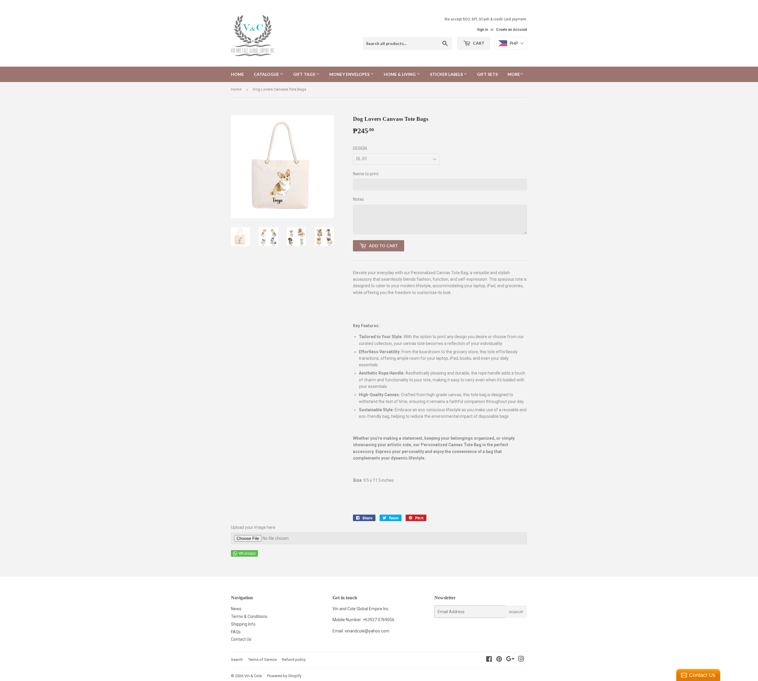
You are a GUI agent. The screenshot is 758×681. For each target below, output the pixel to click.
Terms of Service (262, 659)
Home (237, 74)
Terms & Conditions (249, 616)
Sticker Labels (447, 74)
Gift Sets (487, 74)
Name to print (365, 173)
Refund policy (294, 659)
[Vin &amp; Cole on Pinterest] (499, 659)
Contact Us (241, 639)
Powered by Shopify (284, 676)
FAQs (236, 631)
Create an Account (511, 30)
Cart (478, 43)
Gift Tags (304, 74)
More (514, 74)
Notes (358, 199)
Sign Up (516, 612)
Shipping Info (243, 624)
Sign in (482, 30)
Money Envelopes (349, 74)
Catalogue (267, 74)
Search (237, 659)
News (236, 608)
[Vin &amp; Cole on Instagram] (521, 659)
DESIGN (360, 148)
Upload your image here (253, 527)
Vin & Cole (253, 676)
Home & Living (400, 74)
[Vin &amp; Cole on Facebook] (489, 659)
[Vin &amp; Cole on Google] (510, 659)
